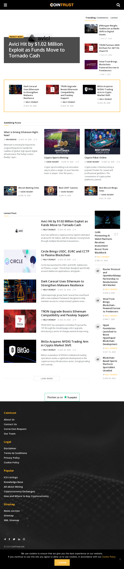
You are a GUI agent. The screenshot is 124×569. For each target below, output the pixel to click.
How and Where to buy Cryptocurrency (26, 496)
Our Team (10, 433)
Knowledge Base (13, 482)
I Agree (62, 562)
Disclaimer (10, 448)
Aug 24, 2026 (25, 139)
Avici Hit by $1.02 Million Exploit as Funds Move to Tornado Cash (37, 50)
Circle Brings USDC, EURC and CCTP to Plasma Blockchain (65, 253)
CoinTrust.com (17, 546)
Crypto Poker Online (95, 157)
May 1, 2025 (109, 319)
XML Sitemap (11, 520)
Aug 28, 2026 (104, 103)
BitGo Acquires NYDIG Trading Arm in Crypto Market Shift (105, 91)
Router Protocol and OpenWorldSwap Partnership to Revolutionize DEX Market (112, 277)
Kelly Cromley (32, 102)
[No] (120, 559)
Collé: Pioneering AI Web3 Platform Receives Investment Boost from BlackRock (103, 242)
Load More (47, 378)
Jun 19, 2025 (68, 162)
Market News (16, 37)
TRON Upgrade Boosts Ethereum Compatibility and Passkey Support (69, 92)
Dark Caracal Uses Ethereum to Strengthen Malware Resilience (31, 92)
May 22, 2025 (108, 162)
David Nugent (52, 162)
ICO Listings (11, 477)
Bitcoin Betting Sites (28, 187)
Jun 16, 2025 (65, 195)
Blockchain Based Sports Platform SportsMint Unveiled (110, 364)
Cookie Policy (11, 462)
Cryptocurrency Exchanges (19, 491)
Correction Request (15, 428)
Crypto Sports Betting (56, 157)
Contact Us (10, 424)
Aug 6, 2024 (109, 293)
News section (12, 510)
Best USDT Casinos (68, 187)
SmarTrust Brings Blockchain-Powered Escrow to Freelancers (109, 66)
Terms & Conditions (15, 453)
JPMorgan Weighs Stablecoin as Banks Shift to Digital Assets (109, 30)
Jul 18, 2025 (106, 198)
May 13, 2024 (102, 260)
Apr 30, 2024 (110, 378)
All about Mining (13, 486)
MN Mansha (11, 139)
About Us (9, 419)
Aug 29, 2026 (30, 106)
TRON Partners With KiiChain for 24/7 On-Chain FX (109, 48)
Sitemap (9, 515)
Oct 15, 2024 (110, 352)
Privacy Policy (12, 457)
